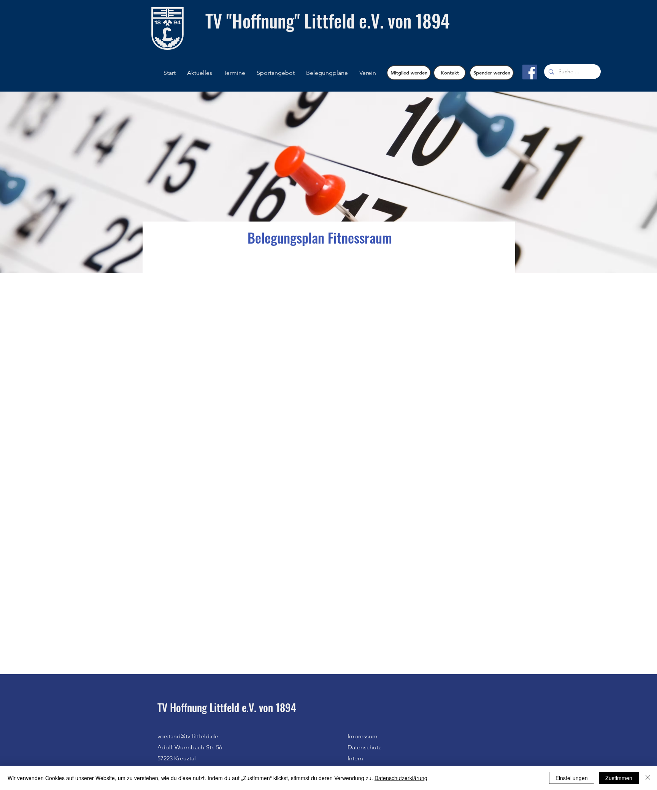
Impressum (363, 736)
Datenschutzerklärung (401, 778)
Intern (355, 758)
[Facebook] (529, 72)
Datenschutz (364, 747)
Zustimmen (618, 778)
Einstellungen (571, 778)
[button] (327, 73)
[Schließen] (647, 778)
